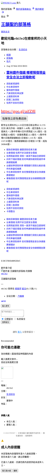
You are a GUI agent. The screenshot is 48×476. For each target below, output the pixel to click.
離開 (15, 471)
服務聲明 (28, 436)
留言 (24, 289)
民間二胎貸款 (12, 100)
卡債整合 (10, 211)
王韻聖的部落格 (16, 24)
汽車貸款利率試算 (14, 93)
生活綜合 (23, 49)
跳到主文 (5, 32)
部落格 (9, 58)
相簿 (8, 55)
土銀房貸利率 (12, 96)
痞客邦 (18, 289)
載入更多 (5, 306)
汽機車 (21, 296)
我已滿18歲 (6, 471)
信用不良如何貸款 (14, 103)
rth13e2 (4, 273)
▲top (3, 301)
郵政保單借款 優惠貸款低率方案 (21, 150)
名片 (8, 61)
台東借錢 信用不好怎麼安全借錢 (21, 153)
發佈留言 (5, 322)
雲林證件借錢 (12, 90)
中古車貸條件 (12, 87)
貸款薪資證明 (12, 84)
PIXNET (12, 433)
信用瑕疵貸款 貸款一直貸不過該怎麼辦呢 (25, 156)
